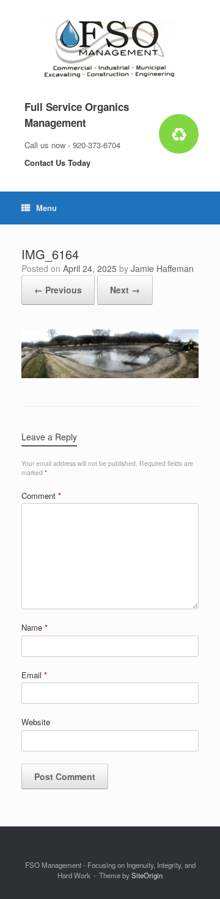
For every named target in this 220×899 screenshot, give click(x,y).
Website (35, 722)
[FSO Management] (110, 49)
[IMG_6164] (110, 375)
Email (34, 675)
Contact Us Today (58, 162)
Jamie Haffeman (162, 268)
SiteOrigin (147, 875)
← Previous (58, 290)
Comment (41, 495)
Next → (125, 290)
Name (34, 627)
